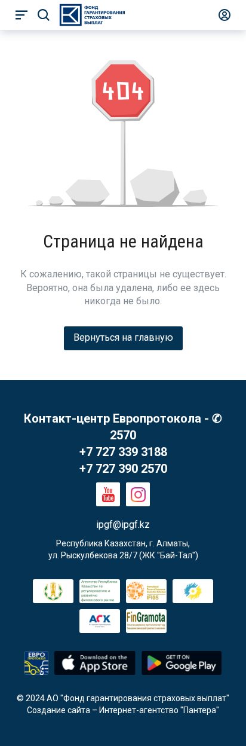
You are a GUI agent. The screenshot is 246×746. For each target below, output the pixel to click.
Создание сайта (58, 710)
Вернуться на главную (123, 337)
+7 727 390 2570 (123, 468)
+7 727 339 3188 (123, 452)
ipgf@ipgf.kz (123, 524)
